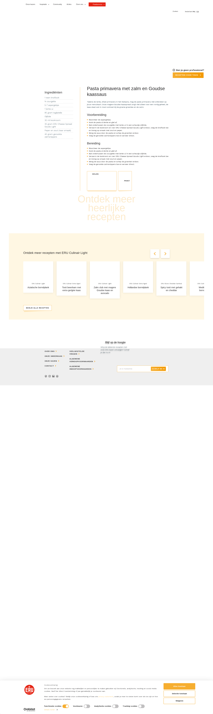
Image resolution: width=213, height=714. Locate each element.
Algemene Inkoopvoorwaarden (80, 367)
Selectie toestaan (179, 694)
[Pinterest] (57, 377)
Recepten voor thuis (187, 75)
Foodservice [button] (97, 4)
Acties (69, 4)
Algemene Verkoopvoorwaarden (81, 360)
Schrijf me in (158, 369)
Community (57, 4)
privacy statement (106, 696)
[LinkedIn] (53, 377)
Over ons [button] (79, 4)
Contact (49, 366)
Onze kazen (30, 4)
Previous (154, 253)
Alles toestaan (179, 686)
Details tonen (49, 710)
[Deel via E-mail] (113, 174)
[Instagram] (49, 377)
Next (165, 253)
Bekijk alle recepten (37, 308)
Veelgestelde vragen (77, 352)
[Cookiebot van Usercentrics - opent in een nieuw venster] (29, 709)
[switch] (87, 706)
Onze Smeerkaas (53, 356)
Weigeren (179, 701)
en (198, 11)
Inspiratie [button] (43, 4)
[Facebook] (46, 377)
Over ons (49, 351)
